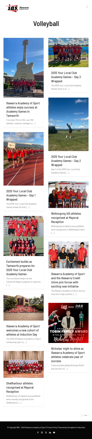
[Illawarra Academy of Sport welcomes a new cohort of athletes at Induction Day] (23, 307)
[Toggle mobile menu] (87, 7)
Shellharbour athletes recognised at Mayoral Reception (20, 387)
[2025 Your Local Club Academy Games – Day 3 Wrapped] (68, 52)
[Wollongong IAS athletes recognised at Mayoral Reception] (68, 194)
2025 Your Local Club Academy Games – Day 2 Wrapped (66, 161)
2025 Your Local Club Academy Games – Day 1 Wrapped (20, 195)
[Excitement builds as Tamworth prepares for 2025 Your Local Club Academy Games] (23, 236)
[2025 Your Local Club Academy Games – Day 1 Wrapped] (23, 159)
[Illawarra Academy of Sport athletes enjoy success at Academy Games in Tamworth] (23, 68)
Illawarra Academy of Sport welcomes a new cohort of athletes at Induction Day (23, 330)
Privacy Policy (52, 427)
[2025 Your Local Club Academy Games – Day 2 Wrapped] (68, 124)
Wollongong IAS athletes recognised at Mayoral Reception (66, 218)
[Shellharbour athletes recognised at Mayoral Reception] (23, 364)
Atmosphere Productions (76, 427)
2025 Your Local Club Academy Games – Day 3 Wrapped (66, 77)
